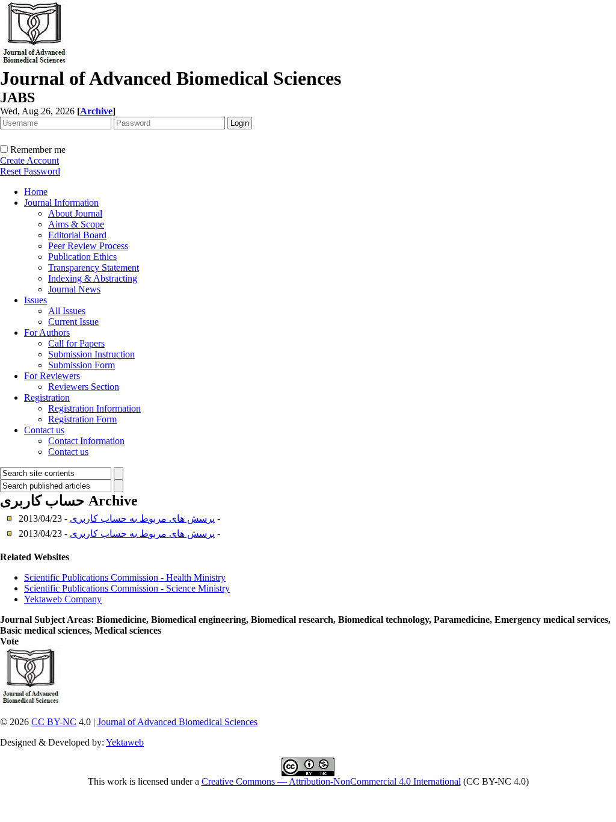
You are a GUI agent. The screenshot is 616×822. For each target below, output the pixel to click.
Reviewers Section (83, 387)
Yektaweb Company (63, 599)
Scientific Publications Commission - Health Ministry (125, 577)
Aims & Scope (76, 224)
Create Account (29, 160)
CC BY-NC (53, 722)
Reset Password (30, 171)
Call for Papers (76, 343)
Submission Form (81, 365)
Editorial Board (77, 235)
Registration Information (94, 408)
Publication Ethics (82, 257)
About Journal (75, 213)
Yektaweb (125, 742)
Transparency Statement (93, 267)
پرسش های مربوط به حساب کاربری (142, 518)
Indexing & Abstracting (92, 278)
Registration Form (82, 419)
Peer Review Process (88, 246)
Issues (35, 300)
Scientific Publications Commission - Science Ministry (127, 588)
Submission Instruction (91, 354)
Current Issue (73, 322)
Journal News (74, 289)
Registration (47, 397)
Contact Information (86, 441)
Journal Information (61, 202)
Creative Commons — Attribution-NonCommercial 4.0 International (331, 781)
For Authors (47, 332)
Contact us (44, 430)
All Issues (66, 311)
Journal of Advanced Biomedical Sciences (177, 722)
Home (36, 192)
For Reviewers (52, 376)
